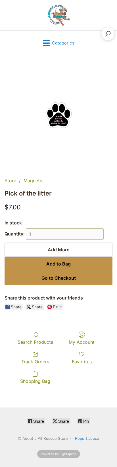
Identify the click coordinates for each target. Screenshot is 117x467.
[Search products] (108, 33)
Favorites (82, 361)
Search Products (35, 342)
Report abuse (87, 438)
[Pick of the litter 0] (58, 115)
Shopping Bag (35, 381)
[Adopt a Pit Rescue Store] (58, 15)
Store (10, 180)
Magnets (33, 180)
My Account (82, 342)
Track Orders (35, 361)
